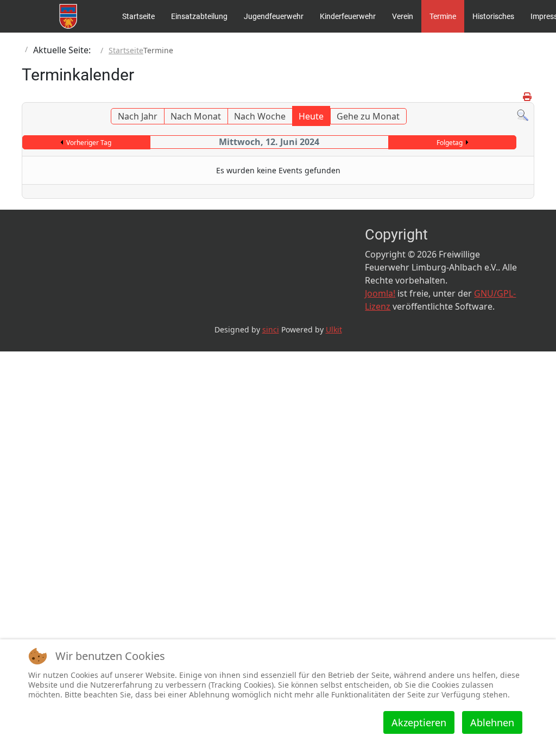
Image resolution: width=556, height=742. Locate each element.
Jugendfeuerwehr (274, 16)
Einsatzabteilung (199, 16)
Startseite (138, 16)
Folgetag (450, 142)
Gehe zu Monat (368, 116)
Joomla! (380, 293)
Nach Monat (195, 116)
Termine (442, 16)
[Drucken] (527, 97)
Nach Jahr (137, 116)
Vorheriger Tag (88, 142)
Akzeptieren (418, 722)
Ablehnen (492, 722)
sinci (270, 329)
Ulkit (334, 329)
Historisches (493, 16)
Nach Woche (260, 116)
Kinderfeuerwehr (348, 16)
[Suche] (522, 115)
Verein (402, 16)
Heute (311, 116)
